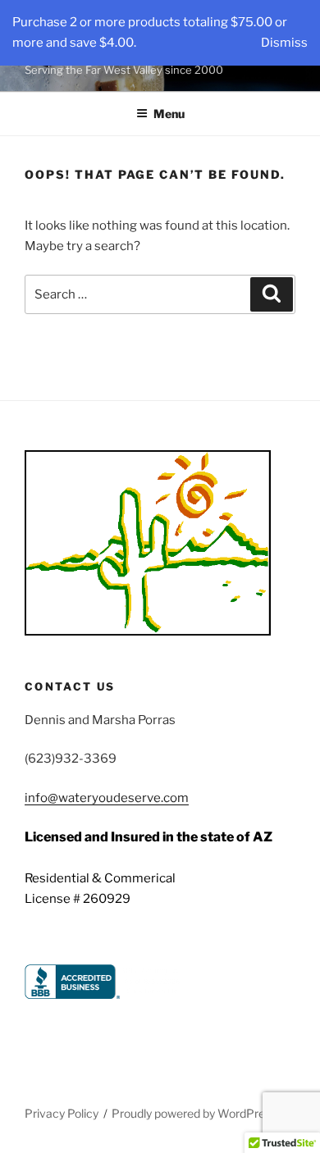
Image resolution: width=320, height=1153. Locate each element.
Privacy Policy (61, 1113)
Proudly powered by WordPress (194, 1113)
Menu (169, 114)
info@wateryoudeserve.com (107, 798)
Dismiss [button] (284, 42)
